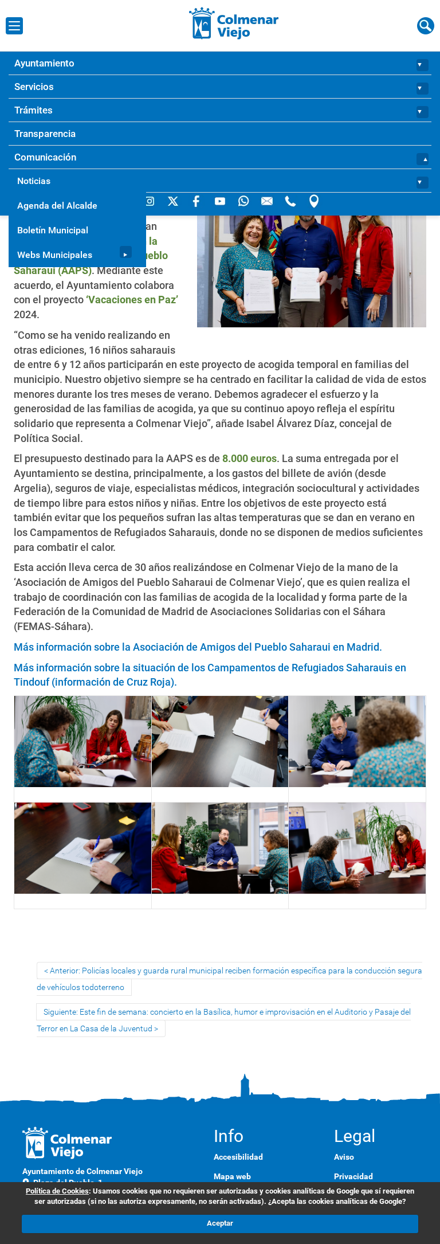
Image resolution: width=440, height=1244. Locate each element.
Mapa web (232, 1176)
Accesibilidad (238, 1156)
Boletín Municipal (52, 230)
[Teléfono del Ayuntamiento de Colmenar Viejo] (291, 200)
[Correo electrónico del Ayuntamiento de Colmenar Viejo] (268, 200)
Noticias (33, 180)
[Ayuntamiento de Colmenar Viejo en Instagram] (150, 200)
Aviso (344, 1156)
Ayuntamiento (44, 63)
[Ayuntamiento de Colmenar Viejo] (234, 23)
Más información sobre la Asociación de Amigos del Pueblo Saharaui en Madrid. (198, 647)
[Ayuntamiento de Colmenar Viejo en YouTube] (221, 200)
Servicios (34, 86)
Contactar (35, 180)
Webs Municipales (54, 254)
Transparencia (45, 133)
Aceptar (220, 1223)
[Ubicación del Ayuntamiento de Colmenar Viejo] (314, 200)
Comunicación (45, 157)
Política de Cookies (57, 1191)
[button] (423, 63)
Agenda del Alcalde (57, 205)
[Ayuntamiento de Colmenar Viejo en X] (174, 200)
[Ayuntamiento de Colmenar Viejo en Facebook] (197, 200)
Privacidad (353, 1176)
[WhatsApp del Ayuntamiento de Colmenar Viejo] (244, 200)
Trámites (33, 110)
